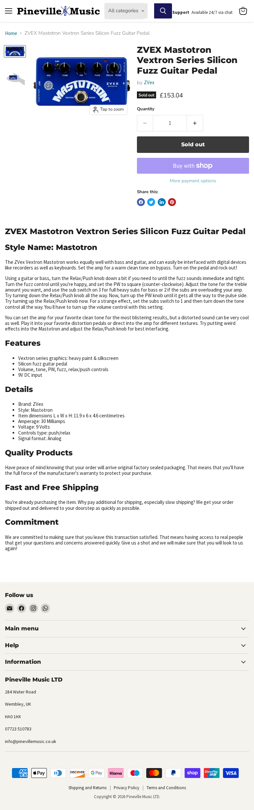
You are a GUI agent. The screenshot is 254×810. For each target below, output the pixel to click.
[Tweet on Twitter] (151, 202)
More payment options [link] (193, 181)
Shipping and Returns (87, 788)
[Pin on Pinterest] (172, 202)
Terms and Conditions (166, 788)
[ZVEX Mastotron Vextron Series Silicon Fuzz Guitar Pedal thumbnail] (14, 51)
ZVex (149, 82)
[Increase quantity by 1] (195, 123)
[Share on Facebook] (141, 202)
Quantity (145, 109)
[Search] (163, 10)
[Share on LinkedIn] (162, 202)
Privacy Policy (126, 788)
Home (11, 33)
